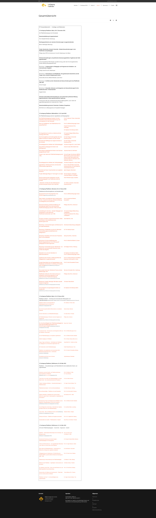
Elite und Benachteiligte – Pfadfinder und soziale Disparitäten (50, 391)
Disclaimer (94, 507)
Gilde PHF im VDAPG (49, 499)
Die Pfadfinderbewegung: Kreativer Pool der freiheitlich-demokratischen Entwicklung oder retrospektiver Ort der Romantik (49, 120)
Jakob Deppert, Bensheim (70, 170)
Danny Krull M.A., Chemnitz (70, 235)
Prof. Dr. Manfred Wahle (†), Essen (72, 240)
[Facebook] (39, 1)
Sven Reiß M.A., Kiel (68, 218)
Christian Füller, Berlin (69, 281)
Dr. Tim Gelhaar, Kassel (69, 229)
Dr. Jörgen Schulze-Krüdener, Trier (70, 383)
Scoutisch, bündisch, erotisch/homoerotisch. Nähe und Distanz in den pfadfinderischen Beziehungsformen (50, 220)
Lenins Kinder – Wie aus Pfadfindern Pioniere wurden (48, 411)
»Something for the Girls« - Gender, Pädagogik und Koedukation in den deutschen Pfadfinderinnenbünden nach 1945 (51, 212)
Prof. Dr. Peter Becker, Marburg (69, 467)
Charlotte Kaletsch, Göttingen (71, 175)
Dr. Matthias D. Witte (67, 434)
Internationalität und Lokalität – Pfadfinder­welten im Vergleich (50, 419)
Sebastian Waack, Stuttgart (69, 411)
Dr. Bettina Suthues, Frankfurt (69, 462)
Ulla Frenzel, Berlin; (75, 155)
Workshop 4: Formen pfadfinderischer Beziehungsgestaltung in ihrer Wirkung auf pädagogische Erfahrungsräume (49, 242)
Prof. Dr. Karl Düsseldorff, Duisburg (70, 391)
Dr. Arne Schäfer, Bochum (68, 378)
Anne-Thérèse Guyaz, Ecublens (71, 177)
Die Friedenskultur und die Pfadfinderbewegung (47, 346)
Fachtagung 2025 (83, 5)
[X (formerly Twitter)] (113, 20)
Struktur (92, 5)
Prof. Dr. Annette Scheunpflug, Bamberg (71, 350)
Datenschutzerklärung (96, 509)
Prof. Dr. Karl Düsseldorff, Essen (71, 262)
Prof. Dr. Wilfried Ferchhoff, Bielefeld (70, 335)
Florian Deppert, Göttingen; (70, 173)
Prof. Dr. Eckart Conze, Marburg (69, 453)
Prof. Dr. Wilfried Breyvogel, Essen (72, 123)
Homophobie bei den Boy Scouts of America (47, 356)
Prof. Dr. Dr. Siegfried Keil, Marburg (70, 416)
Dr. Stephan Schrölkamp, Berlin (71, 130)
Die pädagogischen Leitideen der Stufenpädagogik (51, 144)
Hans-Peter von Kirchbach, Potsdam (70, 419)
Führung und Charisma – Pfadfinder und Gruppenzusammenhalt (50, 416)
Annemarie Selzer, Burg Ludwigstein (72, 224)
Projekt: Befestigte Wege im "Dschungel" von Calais (51, 173)
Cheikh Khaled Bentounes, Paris (69, 346)
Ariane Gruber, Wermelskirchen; (71, 157)
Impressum (94, 496)
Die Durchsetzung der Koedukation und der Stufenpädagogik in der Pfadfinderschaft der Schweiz (49, 179)
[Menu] (116, 5)
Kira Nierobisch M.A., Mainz (69, 394)
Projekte (112, 5)
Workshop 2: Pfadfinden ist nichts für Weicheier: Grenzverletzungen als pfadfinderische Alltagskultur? (50, 231)
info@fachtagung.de (49, 498)
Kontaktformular (48, 501)
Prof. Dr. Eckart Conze (68, 432)
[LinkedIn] (116, 20)
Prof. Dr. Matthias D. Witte (68, 372)
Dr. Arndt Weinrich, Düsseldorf (69, 448)
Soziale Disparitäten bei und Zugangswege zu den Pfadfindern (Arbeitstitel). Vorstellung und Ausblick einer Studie (51, 264)
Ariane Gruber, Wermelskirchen (71, 146)
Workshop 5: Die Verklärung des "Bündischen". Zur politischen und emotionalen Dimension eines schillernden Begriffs (51, 248)
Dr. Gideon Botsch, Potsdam (69, 313)
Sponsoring (105, 5)
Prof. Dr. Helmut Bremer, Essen (71, 257)
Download (94, 504)
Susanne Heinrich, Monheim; (71, 158)
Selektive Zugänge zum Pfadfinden (45, 338)
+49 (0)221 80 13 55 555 (112, 1)
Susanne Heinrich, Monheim (70, 150)
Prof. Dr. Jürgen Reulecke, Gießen (70, 443)
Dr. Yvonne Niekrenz (67, 373)
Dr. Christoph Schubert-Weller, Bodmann (71, 439)
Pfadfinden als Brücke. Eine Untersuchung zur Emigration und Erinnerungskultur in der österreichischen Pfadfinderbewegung (49, 275)
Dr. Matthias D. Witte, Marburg (69, 459)
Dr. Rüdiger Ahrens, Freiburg (70, 246)
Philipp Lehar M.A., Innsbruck (70, 204)
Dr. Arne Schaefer (47, 375)
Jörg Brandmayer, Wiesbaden (69, 356)
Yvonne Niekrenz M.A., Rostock (69, 472)
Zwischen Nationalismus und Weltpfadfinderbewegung (48, 313)
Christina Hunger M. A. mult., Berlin (72, 144)
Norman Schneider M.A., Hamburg (72, 270)
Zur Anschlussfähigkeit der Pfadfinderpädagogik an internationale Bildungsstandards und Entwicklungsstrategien (51, 324)
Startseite (76, 5)
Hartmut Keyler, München (68, 308)
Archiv (98, 5)
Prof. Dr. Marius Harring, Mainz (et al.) (70, 338)
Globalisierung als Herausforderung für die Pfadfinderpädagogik (50, 459)
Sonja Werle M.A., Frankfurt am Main (70, 342)
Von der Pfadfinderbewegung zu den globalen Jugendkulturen (50, 335)
